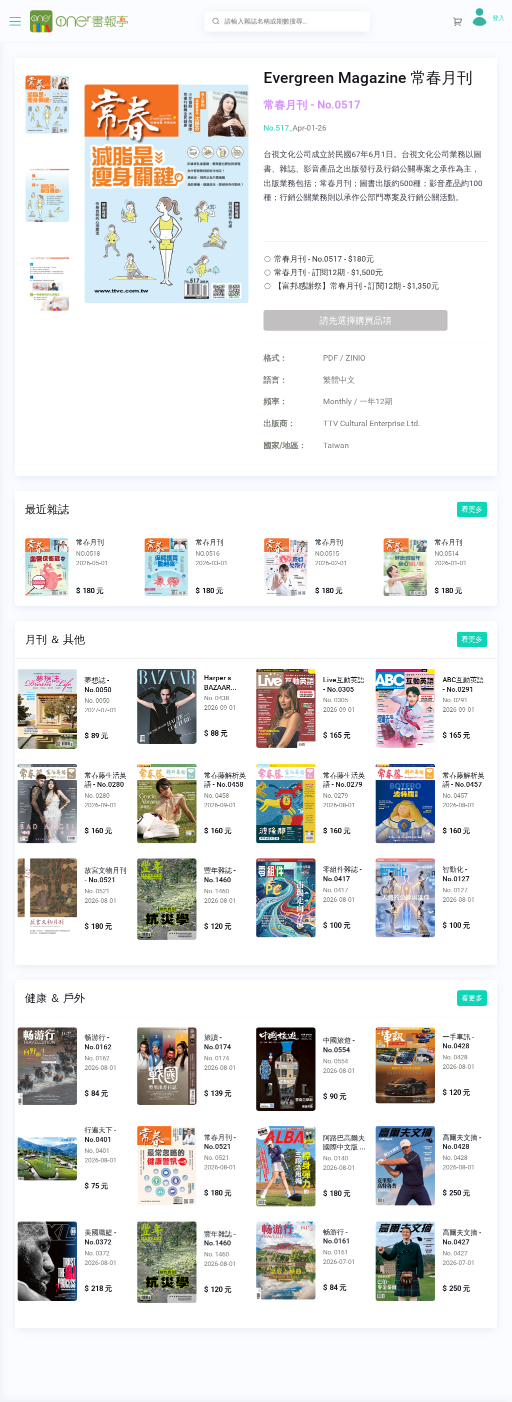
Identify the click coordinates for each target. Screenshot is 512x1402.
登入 (498, 18)
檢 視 (47, 708)
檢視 (47, 569)
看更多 (472, 509)
